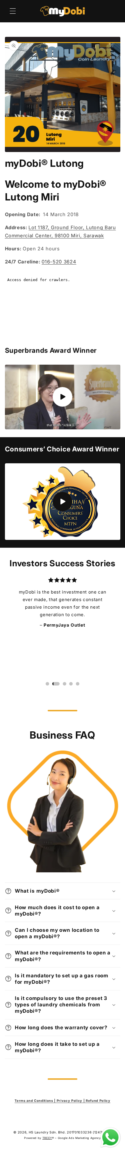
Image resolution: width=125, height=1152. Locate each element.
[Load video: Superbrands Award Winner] (62, 397)
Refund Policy (98, 1101)
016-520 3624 (59, 262)
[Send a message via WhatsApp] (110, 1137)
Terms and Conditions (34, 1101)
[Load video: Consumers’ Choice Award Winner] (62, 501)
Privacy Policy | (71, 1101)
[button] (13, 11)
